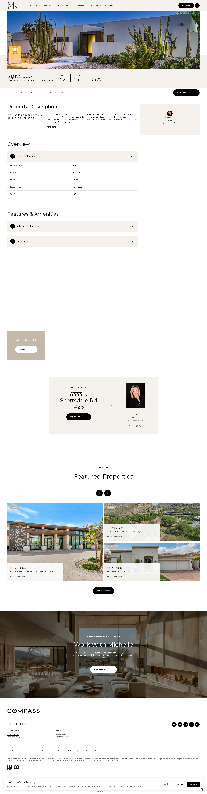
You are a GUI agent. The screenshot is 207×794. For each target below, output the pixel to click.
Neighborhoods (80, 5)
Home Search (49, 5)
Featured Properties (37, 751)
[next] (107, 493)
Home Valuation (64, 5)
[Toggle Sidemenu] (197, 5)
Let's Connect (109, 5)
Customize (179, 784)
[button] (186, 92)
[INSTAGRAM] (174, 724)
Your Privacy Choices (103, 791)
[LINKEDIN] (180, 724)
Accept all (193, 784)
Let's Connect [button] (100, 751)
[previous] (99, 493)
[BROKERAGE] (197, 724)
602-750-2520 (170, 120)
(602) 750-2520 (186, 5)
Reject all (165, 784)
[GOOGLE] (185, 724)
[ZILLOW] (191, 724)
